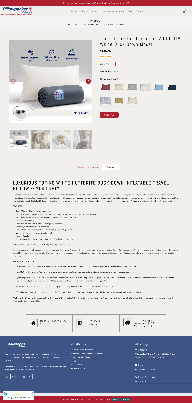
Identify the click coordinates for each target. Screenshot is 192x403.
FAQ (130, 11)
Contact (139, 11)
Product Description (87, 167)
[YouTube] (24, 376)
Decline (126, 400)
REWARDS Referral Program (81, 350)
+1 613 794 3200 (142, 381)
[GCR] (5, 393)
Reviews (110, 167)
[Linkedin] (30, 376)
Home (74, 11)
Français (73, 361)
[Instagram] (19, 376)
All (69, 24)
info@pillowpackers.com (145, 369)
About (94, 11)
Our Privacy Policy (77, 368)
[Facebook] (13, 376)
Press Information (77, 365)
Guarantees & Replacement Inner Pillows (86, 353)
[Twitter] (7, 376)
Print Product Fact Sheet (80, 357)
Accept (115, 400)
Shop (83, 11)
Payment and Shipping (113, 11)
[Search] (189, 11)
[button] (88, 81)
